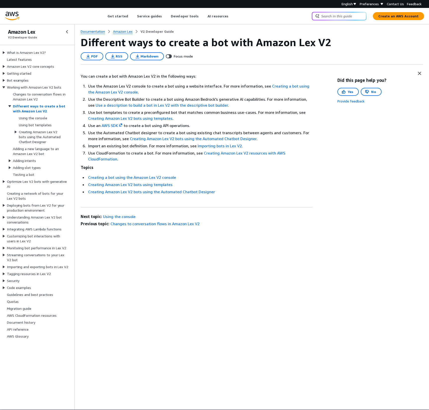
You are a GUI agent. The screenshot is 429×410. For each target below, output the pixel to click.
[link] (157, 31)
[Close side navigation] (67, 32)
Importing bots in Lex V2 (220, 145)
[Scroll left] (104, 16)
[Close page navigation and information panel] (419, 73)
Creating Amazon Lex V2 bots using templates (130, 118)
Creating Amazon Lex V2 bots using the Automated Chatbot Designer (193, 138)
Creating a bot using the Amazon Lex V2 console (132, 177)
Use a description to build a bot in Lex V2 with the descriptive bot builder (162, 105)
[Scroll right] (232, 16)
